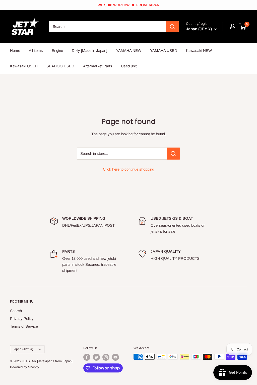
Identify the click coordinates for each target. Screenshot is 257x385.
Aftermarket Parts (97, 66)
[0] (243, 27)
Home (15, 50)
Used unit (129, 66)
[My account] (232, 26)
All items (36, 50)
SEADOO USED (60, 66)
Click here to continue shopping (128, 169)
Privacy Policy (22, 318)
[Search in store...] (173, 154)
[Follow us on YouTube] (115, 357)
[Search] (172, 26)
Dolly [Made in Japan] (89, 50)
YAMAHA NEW (128, 50)
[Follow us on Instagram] (105, 357)
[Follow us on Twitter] (96, 357)
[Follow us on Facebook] (86, 357)
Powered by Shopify (24, 367)
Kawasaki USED (24, 66)
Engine (57, 50)
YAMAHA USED (163, 50)
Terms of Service (24, 326)
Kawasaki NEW (199, 50)
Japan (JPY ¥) (23, 349)
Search (16, 311)
